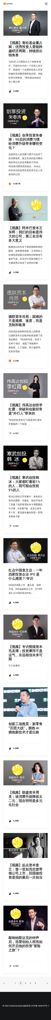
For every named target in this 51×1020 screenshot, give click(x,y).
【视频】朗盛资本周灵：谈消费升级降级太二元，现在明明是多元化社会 (25, 798)
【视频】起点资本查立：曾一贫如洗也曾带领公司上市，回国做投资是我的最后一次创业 (25, 871)
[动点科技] (7, 4)
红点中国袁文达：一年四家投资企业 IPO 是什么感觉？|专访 (25, 574)
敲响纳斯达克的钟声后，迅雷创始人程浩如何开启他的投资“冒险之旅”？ (25, 944)
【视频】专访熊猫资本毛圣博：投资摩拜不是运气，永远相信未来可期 (25, 653)
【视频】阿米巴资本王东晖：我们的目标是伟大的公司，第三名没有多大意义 (25, 234)
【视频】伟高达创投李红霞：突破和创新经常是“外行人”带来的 (25, 409)
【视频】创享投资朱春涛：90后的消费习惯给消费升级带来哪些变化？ (25, 141)
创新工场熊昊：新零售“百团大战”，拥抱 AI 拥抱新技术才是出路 (25, 728)
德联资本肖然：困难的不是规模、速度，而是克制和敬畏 (25, 321)
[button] (46, 3)
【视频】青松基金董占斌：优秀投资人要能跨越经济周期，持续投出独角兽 (25, 49)
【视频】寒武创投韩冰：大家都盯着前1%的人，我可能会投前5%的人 (24, 484)
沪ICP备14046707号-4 (40, 1006)
